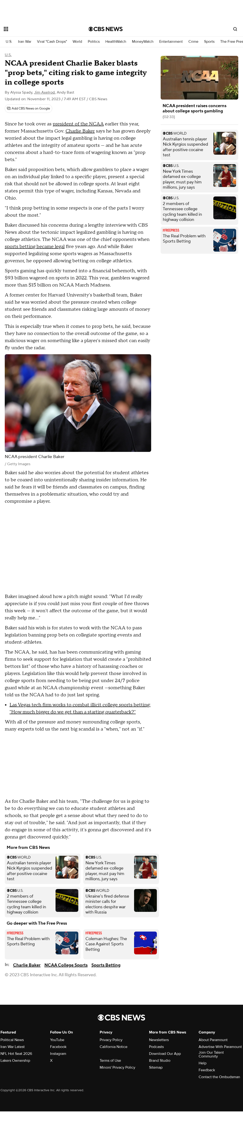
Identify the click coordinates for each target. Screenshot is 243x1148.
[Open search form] (235, 29)
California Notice (113, 1047)
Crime (193, 41)
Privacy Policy (111, 1040)
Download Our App (165, 1054)
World (77, 41)
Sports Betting (106, 965)
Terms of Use (110, 1060)
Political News (12, 1040)
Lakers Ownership (15, 1060)
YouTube (57, 1040)
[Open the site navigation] (38, 29)
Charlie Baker (80, 131)
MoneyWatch (143, 41)
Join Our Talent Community (211, 1054)
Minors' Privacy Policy (117, 1067)
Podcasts (156, 1047)
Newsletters (159, 1040)
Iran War (24, 41)
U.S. (9, 41)
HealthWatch (115, 41)
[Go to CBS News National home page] (106, 29)
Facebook (58, 1047)
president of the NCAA (78, 124)
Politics (94, 41)
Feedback (207, 1070)
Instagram (58, 1054)
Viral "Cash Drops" (52, 41)
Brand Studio (159, 1060)
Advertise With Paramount (220, 1047)
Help (202, 1063)
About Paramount (213, 1040)
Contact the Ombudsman (219, 1077)
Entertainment (171, 41)
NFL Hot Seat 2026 (16, 1054)
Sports (209, 41)
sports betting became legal (35, 247)
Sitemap (156, 1067)
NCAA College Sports (66, 965)
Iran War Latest (12, 1047)
